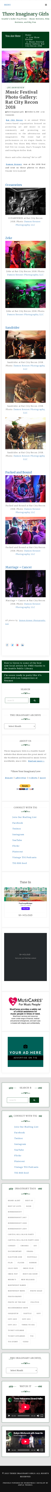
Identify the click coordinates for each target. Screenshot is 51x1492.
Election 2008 (15, 1257)
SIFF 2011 (26, 1319)
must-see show (30, 1274)
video (26, 1342)
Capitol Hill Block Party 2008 (23, 1240)
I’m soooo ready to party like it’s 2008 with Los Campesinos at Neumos (23, 678)
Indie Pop (13, 1274)
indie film (28, 1268)
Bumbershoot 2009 (17, 1229)
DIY (35, 1246)
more (43, 778)
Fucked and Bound (18, 472)
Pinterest (17, 851)
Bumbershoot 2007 (17, 1217)
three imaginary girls (15, 112)
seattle (27, 1313)
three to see (28, 1325)
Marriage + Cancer (18, 567)
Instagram (18, 834)
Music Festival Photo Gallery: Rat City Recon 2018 (21, 99)
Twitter (16, 829)
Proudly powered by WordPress (19, 1483)
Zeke (8, 238)
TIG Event (13, 1342)
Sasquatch (13, 1313)
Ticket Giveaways (16, 1336)
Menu (7, 5)
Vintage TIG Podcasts (24, 857)
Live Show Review (15, 87)
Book (28, 1206)
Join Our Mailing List (24, 817)
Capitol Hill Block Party (21, 1234)
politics (35, 1302)
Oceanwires (13, 185)
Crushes (25, 1246)
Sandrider (12, 327)
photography (15, 1296)
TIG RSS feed (19, 863)
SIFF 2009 (12, 1319)
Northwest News (16, 1291)
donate (9, 778)
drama (30, 1251)
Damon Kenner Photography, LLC (25, 275)
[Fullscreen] (42, 1416)
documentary (15, 1251)
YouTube (17, 840)
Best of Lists (14, 1206)
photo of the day (17, 1302)
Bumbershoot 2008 (17, 1223)
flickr (21, 1263)
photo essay (36, 1291)
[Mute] (38, 1416)
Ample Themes (25, 1485)
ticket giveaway (16, 1330)
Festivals (32, 1257)
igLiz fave (13, 1268)
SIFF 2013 (12, 1325)
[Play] (9, 1416)
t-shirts (33, 778)
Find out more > (36, 761)
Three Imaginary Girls (25, 14)
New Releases (28, 1279)
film (10, 1263)
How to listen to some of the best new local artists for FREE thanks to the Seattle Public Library (24, 666)
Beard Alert (14, 1200)
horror (33, 1263)
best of (29, 1200)
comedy (12, 1246)
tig (32, 1336)
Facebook (17, 823)
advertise (20, 778)
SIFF (39, 1313)
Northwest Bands (17, 1285)
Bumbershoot (15, 1212)
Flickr (16, 846)
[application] (25, 1407)
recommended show (18, 1308)
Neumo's (12, 1279)
